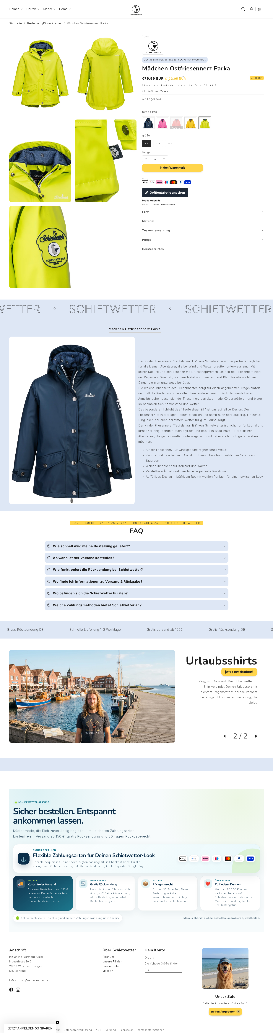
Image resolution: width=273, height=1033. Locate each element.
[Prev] (228, 736)
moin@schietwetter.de (33, 980)
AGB (98, 1029)
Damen (14, 9)
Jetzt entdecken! (239, 672)
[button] (243, 9)
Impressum (126, 1029)
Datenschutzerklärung (78, 1029)
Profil (148, 969)
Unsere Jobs (111, 966)
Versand (110, 1029)
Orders (149, 957)
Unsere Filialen (112, 961)
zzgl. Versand (162, 91)
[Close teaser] (57, 1022)
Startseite (15, 23)
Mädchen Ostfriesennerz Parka (87, 23)
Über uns (109, 956)
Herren (31, 9)
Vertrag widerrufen (163, 977)
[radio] (148, 123)
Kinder (47, 9)
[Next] (252, 736)
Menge (146, 152)
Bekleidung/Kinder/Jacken (44, 23)
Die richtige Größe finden (161, 963)
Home (63, 9)
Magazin (108, 970)
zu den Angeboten (223, 1011)
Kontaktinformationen (151, 1029)
